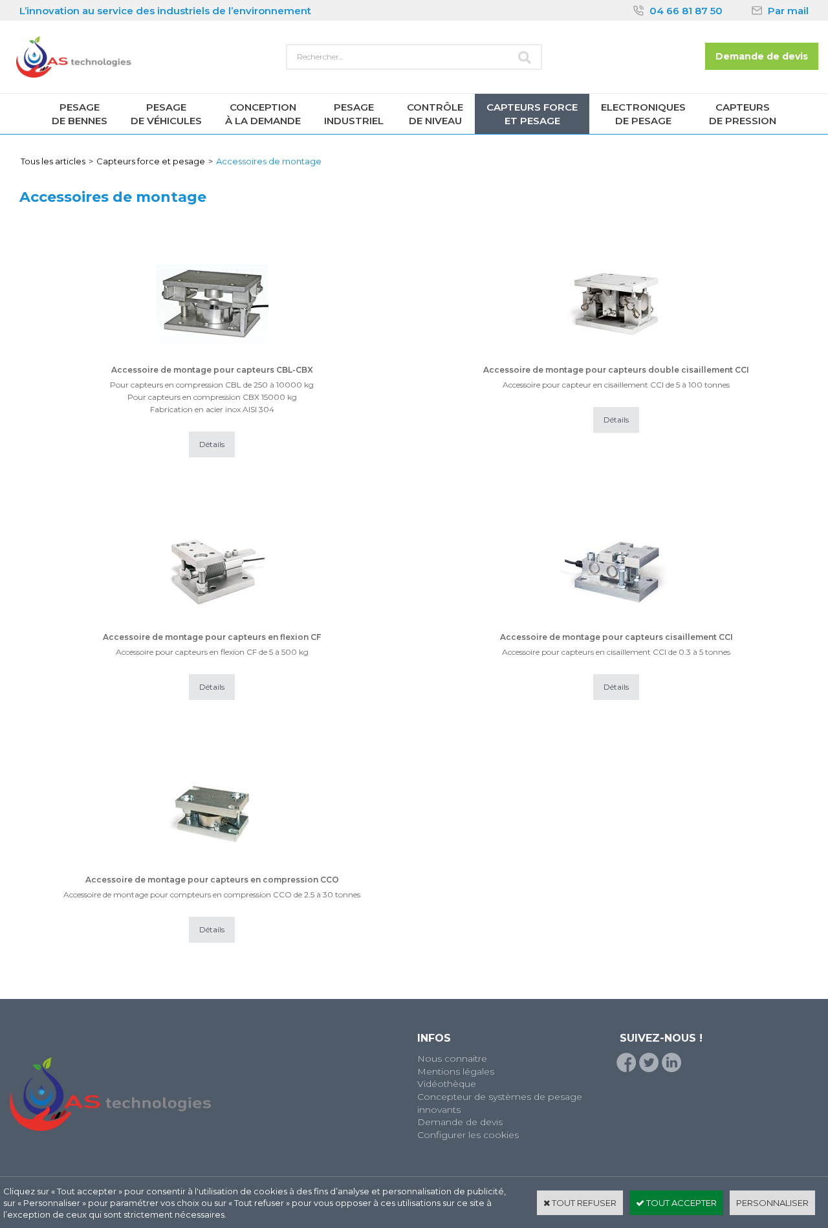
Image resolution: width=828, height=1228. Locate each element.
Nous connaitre (452, 1058)
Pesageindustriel (354, 114)
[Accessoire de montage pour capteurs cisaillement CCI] (616, 625)
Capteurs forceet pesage (532, 114)
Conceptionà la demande (263, 114)
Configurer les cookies (468, 1135)
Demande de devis (460, 1122)
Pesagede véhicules (166, 114)
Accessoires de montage (268, 161)
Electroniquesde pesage (643, 114)
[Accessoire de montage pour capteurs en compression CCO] (211, 867)
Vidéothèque (446, 1084)
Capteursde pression (742, 114)
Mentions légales (455, 1071)
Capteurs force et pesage (150, 161)
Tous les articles (53, 161)
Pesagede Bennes (79, 114)
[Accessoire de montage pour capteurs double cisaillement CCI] (616, 358)
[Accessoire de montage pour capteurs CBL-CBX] (211, 358)
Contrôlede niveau (435, 114)
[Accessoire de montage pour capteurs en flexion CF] (211, 625)
